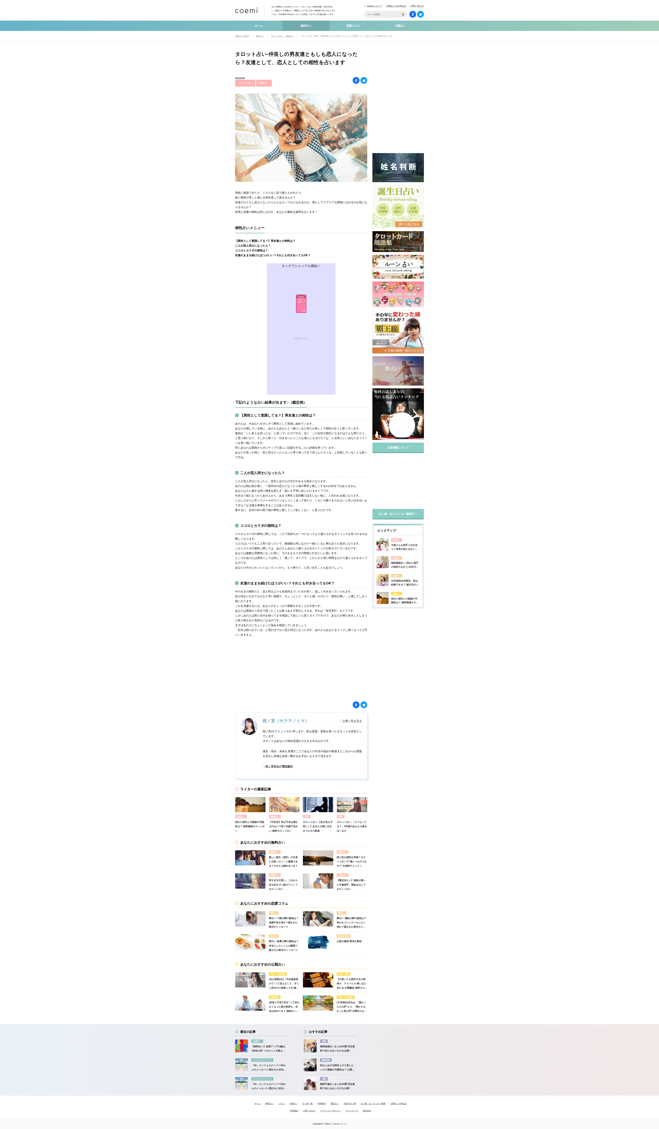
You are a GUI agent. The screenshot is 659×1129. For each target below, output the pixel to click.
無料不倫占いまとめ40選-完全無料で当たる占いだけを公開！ (337, 1086)
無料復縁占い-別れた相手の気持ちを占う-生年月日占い (404, 565)
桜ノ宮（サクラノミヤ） (286, 720)
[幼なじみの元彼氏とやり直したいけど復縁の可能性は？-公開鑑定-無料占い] (310, 1064)
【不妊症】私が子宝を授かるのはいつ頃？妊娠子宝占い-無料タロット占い (283, 826)
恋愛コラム (353, 25)
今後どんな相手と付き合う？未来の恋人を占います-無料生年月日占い (404, 547)
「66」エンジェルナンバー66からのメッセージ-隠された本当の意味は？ (268, 1068)
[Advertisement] (301, 370)
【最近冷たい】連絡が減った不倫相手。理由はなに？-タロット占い (351, 884)
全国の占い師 (350, 1103)
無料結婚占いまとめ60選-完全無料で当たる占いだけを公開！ (337, 1048)
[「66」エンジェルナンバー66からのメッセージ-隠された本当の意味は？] (241, 1064)
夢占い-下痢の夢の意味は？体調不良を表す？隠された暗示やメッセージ (284, 922)
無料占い (305, 25)
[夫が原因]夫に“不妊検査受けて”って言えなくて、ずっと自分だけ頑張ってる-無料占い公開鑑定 (284, 984)
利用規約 (321, 1103)
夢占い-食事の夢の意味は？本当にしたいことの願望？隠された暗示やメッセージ (284, 945)
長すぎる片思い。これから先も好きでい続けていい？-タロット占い (284, 884)
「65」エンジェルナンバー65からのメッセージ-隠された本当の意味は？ (268, 1087)
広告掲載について (398, 447)
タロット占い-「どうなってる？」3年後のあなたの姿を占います (352, 826)
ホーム (259, 25)
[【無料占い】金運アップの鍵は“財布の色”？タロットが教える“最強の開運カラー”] (241, 1045)
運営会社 (367, 1111)
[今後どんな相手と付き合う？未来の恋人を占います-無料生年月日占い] (383, 544)
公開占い (400, 25)
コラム (281, 1103)
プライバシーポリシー (330, 1111)
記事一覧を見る (352, 721)
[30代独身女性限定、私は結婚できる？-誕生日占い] (383, 580)
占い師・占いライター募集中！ (398, 513)
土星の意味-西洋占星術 (349, 941)
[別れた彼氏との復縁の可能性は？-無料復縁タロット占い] (383, 598)
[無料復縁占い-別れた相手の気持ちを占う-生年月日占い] (383, 562)
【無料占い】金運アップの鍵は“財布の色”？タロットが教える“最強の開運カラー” (268, 1049)
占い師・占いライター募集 (373, 1103)
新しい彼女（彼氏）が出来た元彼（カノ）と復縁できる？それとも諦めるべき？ (283, 861)
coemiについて (374, 6)
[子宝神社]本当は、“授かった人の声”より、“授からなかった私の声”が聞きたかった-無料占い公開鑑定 (352, 1007)
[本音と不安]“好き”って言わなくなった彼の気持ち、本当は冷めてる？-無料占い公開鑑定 (284, 1007)
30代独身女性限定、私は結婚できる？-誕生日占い (404, 582)
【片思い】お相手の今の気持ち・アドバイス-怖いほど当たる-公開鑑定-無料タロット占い (352, 984)
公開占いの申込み (398, 1103)
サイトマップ (352, 1111)
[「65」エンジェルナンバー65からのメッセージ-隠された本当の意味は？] (241, 1083)
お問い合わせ (417, 6)
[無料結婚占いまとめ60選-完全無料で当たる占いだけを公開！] (310, 1045)
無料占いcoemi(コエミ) (335, 1124)
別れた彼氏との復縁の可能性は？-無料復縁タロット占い (250, 826)
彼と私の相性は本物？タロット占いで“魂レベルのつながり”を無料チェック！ (352, 861)
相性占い (263, 83)
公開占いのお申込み (396, 6)
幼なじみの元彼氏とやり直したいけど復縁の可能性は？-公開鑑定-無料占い (337, 1068)
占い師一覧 (307, 1103)
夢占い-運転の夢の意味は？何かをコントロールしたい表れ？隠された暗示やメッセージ (351, 923)
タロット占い (245, 83)
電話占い (335, 1103)
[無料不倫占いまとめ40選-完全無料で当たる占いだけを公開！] (310, 1083)
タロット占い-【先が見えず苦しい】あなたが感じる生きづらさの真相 (318, 826)
